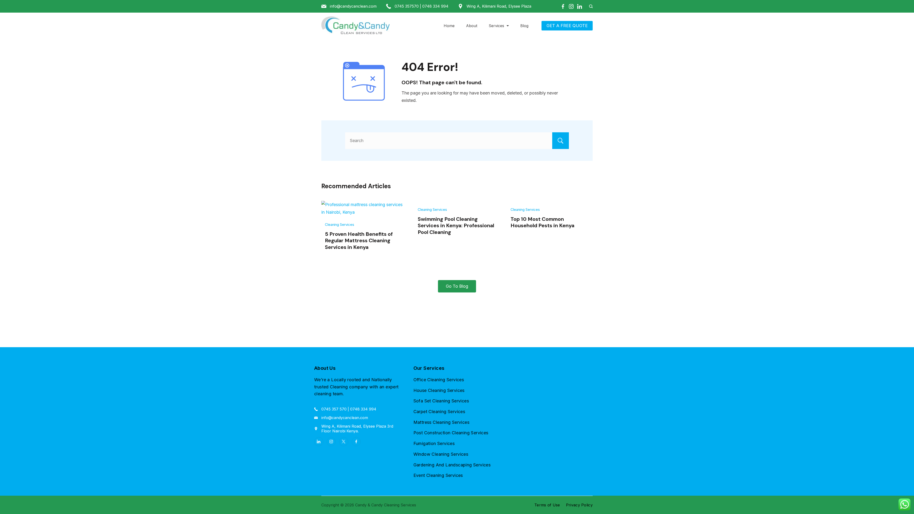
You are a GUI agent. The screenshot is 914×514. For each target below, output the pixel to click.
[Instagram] (571, 6)
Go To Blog (457, 286)
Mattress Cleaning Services (441, 422)
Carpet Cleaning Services (439, 411)
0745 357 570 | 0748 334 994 (348, 409)
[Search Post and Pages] (589, 6)
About (471, 25)
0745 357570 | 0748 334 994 (421, 6)
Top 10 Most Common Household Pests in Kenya (542, 222)
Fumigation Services (434, 443)
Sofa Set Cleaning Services (441, 400)
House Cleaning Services (439, 390)
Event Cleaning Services (438, 475)
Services (496, 25)
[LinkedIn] (579, 6)
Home (449, 25)
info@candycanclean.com (353, 6)
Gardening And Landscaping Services (452, 464)
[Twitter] (343, 441)
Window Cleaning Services (440, 454)
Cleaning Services (339, 224)
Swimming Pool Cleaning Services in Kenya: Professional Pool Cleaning (456, 226)
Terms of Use (547, 505)
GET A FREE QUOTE (567, 25)
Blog (524, 25)
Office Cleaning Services (438, 379)
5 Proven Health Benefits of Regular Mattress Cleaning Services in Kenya (359, 241)
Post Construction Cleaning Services (450, 432)
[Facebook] (563, 6)
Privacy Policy (579, 505)
